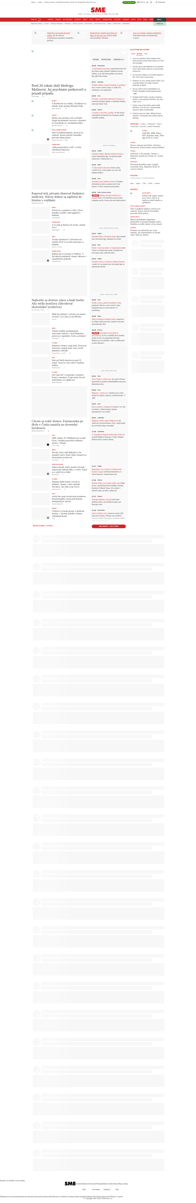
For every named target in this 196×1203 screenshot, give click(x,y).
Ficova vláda (106, 59)
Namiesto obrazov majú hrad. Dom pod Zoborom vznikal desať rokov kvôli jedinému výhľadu (69, 348)
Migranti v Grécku (98, 393)
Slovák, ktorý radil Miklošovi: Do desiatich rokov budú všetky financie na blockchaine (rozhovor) (69, 455)
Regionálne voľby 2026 (85, 2)
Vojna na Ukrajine (56, 23)
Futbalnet (151, 124)
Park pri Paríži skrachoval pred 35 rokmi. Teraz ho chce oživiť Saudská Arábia (68, 362)
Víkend (157, 183)
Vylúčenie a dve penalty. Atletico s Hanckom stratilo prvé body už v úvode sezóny (146, 155)
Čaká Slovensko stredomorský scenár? (147, 35)
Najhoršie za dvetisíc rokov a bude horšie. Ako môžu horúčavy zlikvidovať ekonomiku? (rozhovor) (58, 303)
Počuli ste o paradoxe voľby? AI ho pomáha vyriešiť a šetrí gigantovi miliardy (67, 212)
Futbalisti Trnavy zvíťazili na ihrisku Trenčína (108, 262)
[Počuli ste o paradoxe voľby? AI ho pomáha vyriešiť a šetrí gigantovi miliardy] (41, 213)
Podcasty (68, 23)
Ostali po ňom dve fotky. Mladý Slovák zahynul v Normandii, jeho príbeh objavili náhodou (148, 115)
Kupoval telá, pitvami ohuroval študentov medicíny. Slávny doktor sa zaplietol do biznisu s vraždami (58, 197)
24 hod (139, 54)
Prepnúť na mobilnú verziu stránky (12, 1181)
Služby (40, 2)
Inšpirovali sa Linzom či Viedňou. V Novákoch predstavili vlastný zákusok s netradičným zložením (69, 256)
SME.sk (34, 19)
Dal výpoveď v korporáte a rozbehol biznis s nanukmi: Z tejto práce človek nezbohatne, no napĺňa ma (68, 377)
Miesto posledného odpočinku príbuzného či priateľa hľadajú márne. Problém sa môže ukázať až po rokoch (146, 221)
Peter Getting (35, 96)
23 (70, 353)
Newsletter (126, 23)
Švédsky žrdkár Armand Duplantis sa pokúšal (108, 85)
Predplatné (100, 1184)
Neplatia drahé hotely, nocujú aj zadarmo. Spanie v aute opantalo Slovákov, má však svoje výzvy (66, 484)
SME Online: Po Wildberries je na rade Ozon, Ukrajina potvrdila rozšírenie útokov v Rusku (69, 440)
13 (63, 338)
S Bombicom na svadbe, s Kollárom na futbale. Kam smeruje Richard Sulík (69, 104)
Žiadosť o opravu (116, 1197)
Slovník (72, 2)
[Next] (123, 59)
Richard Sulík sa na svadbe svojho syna (106, 483)
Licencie (107, 1197)
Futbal (143, 124)
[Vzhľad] (152, 2)
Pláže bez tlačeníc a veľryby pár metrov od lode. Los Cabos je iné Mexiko (69, 315)
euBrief (126, 19)
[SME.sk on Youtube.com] (100, 1194)
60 (48, 431)
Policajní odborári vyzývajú (101, 499)
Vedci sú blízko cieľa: (99, 513)
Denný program (154, 126)
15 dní (150, 183)
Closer (46, 23)
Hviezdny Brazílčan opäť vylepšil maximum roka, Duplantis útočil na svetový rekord (145, 166)
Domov (58, 19)
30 (43, 96)
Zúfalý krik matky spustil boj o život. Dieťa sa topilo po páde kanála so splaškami (152, 199)
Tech (139, 19)
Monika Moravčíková (37, 203)
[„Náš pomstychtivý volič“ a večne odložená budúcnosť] (41, 150)
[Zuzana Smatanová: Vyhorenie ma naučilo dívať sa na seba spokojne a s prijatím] (41, 242)
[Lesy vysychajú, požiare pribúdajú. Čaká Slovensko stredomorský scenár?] (126, 35)
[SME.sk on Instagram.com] (98, 1194)
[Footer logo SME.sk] (70, 1184)
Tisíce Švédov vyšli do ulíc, (101, 379)
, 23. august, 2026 (86, 14)
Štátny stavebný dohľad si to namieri (106, 196)
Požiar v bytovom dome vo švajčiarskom (106, 248)
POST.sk (160, 24)
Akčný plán (100, 1197)
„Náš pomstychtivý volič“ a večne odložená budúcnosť (66, 148)
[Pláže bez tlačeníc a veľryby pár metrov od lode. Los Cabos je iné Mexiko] (41, 319)
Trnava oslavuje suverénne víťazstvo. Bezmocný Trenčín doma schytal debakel (147, 146)
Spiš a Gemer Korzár (59, 130)
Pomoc (115, 1184)
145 (65, 108)
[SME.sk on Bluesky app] (103, 1194)
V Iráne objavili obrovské (101, 168)
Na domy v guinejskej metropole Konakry (107, 99)
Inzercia (47, 1197)
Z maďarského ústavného (101, 69)
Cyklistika (134, 126)
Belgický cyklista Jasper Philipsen (104, 421)
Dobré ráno (117, 23)
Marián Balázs (56, 230)
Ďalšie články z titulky (43, 526)
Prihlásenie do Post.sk (8, 1197)
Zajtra (138, 183)
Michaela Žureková (57, 125)
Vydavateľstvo (39, 1197)
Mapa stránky (123, 1184)
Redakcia (85, 1184)
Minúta (50, 19)
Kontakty (78, 1184)
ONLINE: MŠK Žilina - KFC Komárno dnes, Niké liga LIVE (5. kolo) (153, 135)
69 (66, 125)
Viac (94, 2)
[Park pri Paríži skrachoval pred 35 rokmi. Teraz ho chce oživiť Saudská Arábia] (41, 363)
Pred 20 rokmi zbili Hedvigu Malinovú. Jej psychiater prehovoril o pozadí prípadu (59, 89)
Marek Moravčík (56, 108)
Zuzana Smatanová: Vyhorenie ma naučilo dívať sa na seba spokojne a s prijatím (68, 242)
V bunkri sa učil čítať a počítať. (103, 113)
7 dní (145, 54)
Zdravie (152, 19)
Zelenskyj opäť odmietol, (101, 181)
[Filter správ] (124, 52)
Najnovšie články (36, 23)
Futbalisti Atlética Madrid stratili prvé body (107, 154)
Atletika (143, 126)
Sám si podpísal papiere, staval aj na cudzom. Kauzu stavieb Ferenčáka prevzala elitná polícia (67, 135)
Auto (133, 19)
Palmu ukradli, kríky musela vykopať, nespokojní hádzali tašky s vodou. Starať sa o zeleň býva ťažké (69, 469)
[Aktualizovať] (108, 52)
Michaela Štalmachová (38, 431)
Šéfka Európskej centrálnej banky (104, 319)
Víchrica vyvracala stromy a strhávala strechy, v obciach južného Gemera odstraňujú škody (68, 513)
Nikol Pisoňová (56, 367)
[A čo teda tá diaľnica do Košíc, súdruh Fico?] (41, 227)
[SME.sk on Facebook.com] (92, 1194)
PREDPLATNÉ (129, 2)
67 (63, 460)
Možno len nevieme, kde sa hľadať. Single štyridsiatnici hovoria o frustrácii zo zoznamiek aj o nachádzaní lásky (69, 120)
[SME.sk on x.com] (95, 1194)
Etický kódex (108, 1184)
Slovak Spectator (28, 1197)
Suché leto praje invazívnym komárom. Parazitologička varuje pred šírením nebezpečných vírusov (69, 499)
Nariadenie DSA (90, 1197)
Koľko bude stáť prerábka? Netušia (103, 35)
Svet (91, 19)
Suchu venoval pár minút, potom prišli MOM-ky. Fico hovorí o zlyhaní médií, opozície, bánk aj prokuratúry (146, 107)
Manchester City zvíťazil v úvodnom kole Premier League (107, 470)
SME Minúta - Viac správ (109, 526)
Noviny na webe (49, 2)
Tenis (159, 124)
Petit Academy (69, 1197)
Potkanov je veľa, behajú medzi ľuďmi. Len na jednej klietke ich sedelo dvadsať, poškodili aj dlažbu (148, 83)
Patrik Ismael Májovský (58, 152)
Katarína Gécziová (57, 140)
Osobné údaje (79, 1197)
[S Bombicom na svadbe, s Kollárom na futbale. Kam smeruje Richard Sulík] (41, 106)
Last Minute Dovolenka (62, 2)
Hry (76, 2)
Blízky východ (78, 23)
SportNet (133, 161)
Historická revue (99, 23)
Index (85, 19)
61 (64, 489)
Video (109, 23)
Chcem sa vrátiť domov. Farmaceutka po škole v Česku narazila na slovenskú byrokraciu (57, 424)
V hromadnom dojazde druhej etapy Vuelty (107, 434)
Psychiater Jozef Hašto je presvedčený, (105, 334)
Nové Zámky (146, 193)
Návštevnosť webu (57, 1197)
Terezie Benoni (56, 353)
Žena (145, 19)
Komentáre (107, 19)
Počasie (95, 59)
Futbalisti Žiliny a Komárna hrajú (104, 236)
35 (64, 230)
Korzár (133, 227)
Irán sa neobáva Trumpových (102, 407)
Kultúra (117, 19)
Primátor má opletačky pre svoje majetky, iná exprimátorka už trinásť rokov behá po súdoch (145, 232)
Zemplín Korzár (57, 464)
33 (64, 445)
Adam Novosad (56, 489)
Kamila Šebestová (57, 382)
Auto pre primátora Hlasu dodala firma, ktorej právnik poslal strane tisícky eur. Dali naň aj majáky (148, 60)
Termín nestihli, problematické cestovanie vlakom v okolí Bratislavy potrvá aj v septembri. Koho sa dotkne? (69, 333)
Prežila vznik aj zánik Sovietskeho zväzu (106, 303)
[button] (157, 20)
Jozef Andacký (56, 217)
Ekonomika (88, 23)
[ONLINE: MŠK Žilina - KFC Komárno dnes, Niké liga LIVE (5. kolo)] (135, 135)
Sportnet (19, 1197)
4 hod (133, 54)
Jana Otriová (55, 474)
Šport (97, 19)
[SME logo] (98, 9)
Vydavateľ (92, 1184)
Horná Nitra (56, 251)
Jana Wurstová (56, 261)
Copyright (88, 1198)
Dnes (132, 183)
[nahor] (129, 1184)
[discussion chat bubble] (64, 247)
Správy (33, 2)
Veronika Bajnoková (57, 504)
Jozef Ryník (55, 338)
